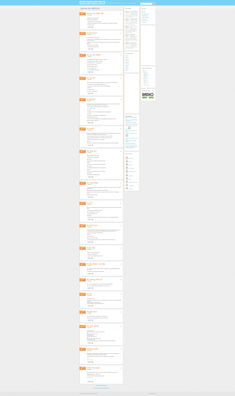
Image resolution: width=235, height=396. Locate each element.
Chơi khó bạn (93, 368)
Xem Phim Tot (144, 19)
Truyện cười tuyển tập (92, 3)
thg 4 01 (145, 83)
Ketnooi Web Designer (152, 393)
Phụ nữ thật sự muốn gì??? (133, 35)
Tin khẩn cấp (131, 185)
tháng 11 (145, 73)
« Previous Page (99, 385)
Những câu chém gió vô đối (130, 143)
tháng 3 (145, 85)
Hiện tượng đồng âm (134, 18)
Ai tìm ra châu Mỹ (95, 13)
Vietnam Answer (144, 15)
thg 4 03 (145, 80)
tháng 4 (145, 74)
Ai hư (89, 294)
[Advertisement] (130, 93)
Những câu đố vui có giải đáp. (130, 122)
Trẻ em (126, 70)
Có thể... (130, 161)
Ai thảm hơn (131, 158)
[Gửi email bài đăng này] (88, 27)
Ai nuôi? (91, 128)
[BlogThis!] (89, 27)
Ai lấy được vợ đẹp (96, 264)
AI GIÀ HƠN (93, 326)
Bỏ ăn (130, 179)
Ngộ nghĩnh (127, 60)
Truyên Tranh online (145, 17)
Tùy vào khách (131, 168)
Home (154, 1)
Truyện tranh (149, 1)
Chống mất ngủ (133, 42)
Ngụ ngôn (127, 62)
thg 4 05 (145, 77)
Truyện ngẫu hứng (137, 1)
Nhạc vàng (143, 12)
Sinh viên (127, 65)
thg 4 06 (145, 75)
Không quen (131, 175)
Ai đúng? (91, 99)
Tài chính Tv (144, 22)
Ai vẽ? (90, 203)
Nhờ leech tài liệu (145, 20)
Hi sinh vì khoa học (133, 11)
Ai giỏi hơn (92, 311)
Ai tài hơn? (92, 33)
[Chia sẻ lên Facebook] (92, 27)
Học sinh (126, 59)
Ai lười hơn (92, 225)
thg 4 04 (145, 78)
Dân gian (126, 55)
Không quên (92, 349)
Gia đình (126, 57)
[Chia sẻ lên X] (91, 27)
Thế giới (126, 67)
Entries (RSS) (89, 393)
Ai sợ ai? (91, 78)
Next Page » (104, 385)
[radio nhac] (148, 99)
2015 (144, 70)
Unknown (89, 34)
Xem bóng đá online (145, 14)
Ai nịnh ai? (92, 151)
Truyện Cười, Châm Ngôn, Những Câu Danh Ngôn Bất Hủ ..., (131, 147)
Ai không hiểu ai (94, 279)
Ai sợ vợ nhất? (94, 55)
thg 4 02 (145, 81)
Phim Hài (143, 10)
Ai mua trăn (92, 183)
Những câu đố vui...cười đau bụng (131, 124)
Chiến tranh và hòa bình (133, 182)
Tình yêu (126, 68)
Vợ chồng (144, 1)
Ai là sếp (91, 248)
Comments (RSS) (94, 393)
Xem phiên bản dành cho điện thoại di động (101, 388)
